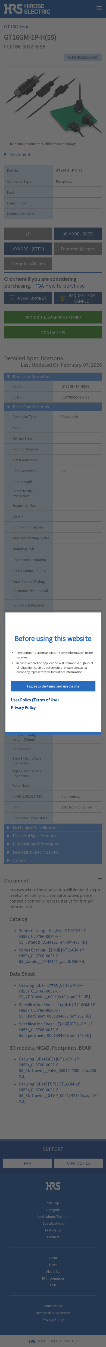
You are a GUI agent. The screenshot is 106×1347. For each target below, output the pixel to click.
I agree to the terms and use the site (53, 686)
